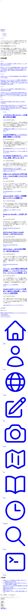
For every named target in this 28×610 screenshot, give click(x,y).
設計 (4, 148)
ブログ (4, 34)
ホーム (4, 33)
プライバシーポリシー (6, 316)
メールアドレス (4, 597)
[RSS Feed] (6, 608)
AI (20, 168)
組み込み (9, 128)
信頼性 (6, 148)
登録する (2, 598)
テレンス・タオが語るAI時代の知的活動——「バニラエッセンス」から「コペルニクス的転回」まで (15, 271)
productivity (11, 228)
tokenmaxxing (17, 228)
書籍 (2, 312)
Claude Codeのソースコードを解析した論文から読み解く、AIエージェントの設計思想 (15, 291)
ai (8, 305)
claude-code (6, 228)
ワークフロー (18, 209)
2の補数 (12, 128)
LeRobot (9, 168)
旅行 (12, 312)
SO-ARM (5, 168)
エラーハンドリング (17, 148)
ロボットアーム (14, 168)
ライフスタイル (18, 312)
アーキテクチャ (19, 305)
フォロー (2, 30)
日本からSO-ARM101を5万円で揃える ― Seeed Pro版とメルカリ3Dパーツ (15, 176)
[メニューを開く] (14, 28)
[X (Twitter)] (4, 608)
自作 (19, 168)
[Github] (3, 608)
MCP (4, 244)
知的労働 (16, 284)
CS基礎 (5, 128)
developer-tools (14, 244)
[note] (1, 608)
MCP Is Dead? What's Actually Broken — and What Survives (13, 233)
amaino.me (3, 29)
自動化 (5, 209)
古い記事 (3, 308)
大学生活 (7, 312)
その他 (5, 314)
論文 (5, 284)
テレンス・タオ (10, 284)
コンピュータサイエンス (20, 128)
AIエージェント (12, 305)
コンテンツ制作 (11, 209)
